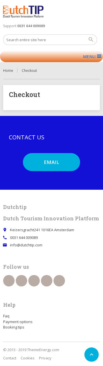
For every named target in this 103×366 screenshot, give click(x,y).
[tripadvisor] (59, 280)
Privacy (45, 358)
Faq (6, 315)
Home (8, 70)
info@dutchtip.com (26, 245)
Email (51, 162)
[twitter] (21, 280)
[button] (89, 56)
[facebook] (9, 280)
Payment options (18, 321)
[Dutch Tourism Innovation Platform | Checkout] (23, 11)
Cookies (28, 358)
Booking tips (13, 327)
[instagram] (46, 280)
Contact (9, 358)
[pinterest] (34, 280)
